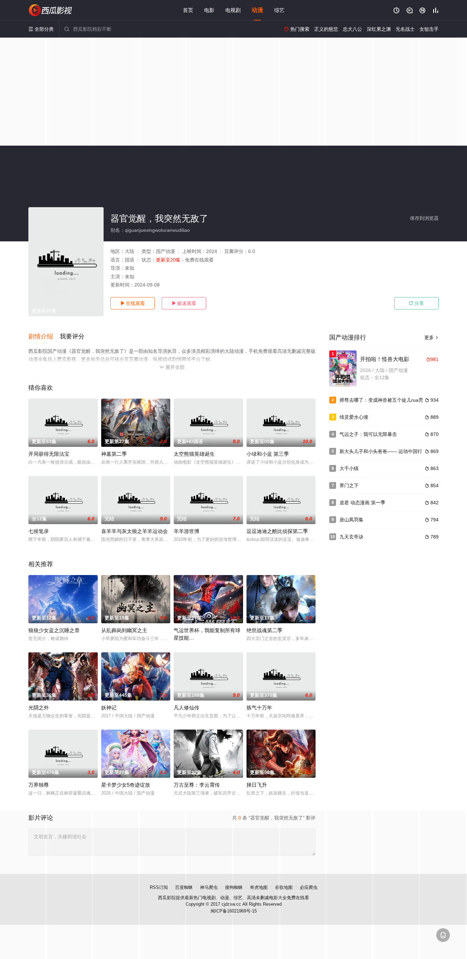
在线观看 (132, 303)
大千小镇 (349, 468)
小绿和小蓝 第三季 (267, 454)
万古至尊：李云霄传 (197, 785)
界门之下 (349, 485)
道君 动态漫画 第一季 (362, 502)
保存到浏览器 (424, 218)
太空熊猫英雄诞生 (194, 454)
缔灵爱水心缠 (353, 417)
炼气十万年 (259, 707)
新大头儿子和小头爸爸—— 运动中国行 (380, 451)
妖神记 (109, 707)
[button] (44, 336)
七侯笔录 (38, 531)
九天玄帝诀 (351, 537)
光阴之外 (38, 707)
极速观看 (184, 303)
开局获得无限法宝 (48, 454)
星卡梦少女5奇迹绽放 (125, 785)
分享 (416, 303)
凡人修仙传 (186, 707)
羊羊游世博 (186, 531)
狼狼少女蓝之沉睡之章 (54, 630)
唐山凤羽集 (351, 519)
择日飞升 (256, 785)
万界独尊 (38, 785)
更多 (431, 337)
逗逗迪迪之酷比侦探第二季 (277, 531)
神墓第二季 (114, 454)
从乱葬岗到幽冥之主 (124, 630)
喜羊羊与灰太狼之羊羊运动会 (134, 531)
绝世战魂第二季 (264, 630)
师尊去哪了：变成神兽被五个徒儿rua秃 (381, 400)
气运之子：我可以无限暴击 (368, 434)
